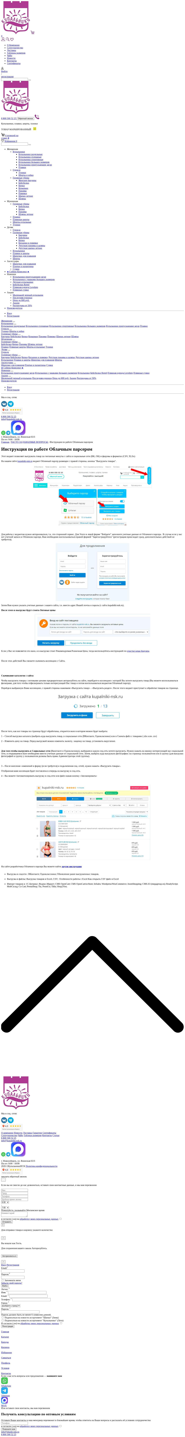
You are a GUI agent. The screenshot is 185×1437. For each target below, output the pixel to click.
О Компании (13, 45)
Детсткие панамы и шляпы (31, 245)
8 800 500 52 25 (9, 118)
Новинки (5, 370)
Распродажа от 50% (22, 305)
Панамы (22, 191)
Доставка (11, 50)
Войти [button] (4, 71)
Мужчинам (6, 339)
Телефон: (6, 1299)
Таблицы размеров (16, 53)
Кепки (21, 185)
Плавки (22, 167)
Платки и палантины (23, 266)
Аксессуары (7, 362)
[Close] (3, 1180)
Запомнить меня (13, 1280)
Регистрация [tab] (13, 1265)
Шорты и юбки (26, 175)
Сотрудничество (15, 47)
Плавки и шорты (21, 253)
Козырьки (23, 188)
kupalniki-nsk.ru (24, 461)
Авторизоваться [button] (9, 1256)
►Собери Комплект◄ (18, 271)
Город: (5, 1303)
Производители (14, 308)
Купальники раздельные (30, 154)
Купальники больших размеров (33, 162)
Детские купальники (23, 282)
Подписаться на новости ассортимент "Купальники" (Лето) (34, 1320)
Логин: (5, 1289)
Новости (11, 58)
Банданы (22, 235)
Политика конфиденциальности (41, 1166)
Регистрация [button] (13, 316)
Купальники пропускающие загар (35, 164)
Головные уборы (21, 178)
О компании (7, 1133)
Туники (22, 172)
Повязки (22, 193)
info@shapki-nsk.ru (10, 1432)
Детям (4, 349)
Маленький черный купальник (28, 295)
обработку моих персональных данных (39, 1219)
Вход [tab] (3, 1265)
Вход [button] (9, 313)
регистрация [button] (7, 76)
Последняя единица (22, 297)
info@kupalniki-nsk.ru (11, 419)
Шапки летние (25, 196)
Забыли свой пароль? (11, 1283)
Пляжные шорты (21, 219)
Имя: (4, 1292)
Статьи (55, 1135)
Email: (5, 1296)
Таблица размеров (33, 1135)
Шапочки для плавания (24, 256)
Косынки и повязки (28, 243)
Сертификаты (14, 63)
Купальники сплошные (29, 157)
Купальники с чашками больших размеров (34, 279)
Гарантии (37, 1133)
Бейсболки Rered (21, 284)
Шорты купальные (22, 222)
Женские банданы (27, 180)
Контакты (12, 61)
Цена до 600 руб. (21, 300)
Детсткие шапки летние (30, 248)
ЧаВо (9, 55)
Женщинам (6, 321)
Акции (16, 303)
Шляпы (22, 198)
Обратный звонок (25, 118)
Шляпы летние (25, 214)
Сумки (16, 269)
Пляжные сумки (21, 290)
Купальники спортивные (30, 159)
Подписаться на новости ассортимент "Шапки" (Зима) (32, 1317)
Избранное (11, 141)
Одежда (16, 170)
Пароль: (6, 1309)
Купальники (19, 151)
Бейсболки (23, 183)
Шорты (16, 258)
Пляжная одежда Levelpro (25, 287)
